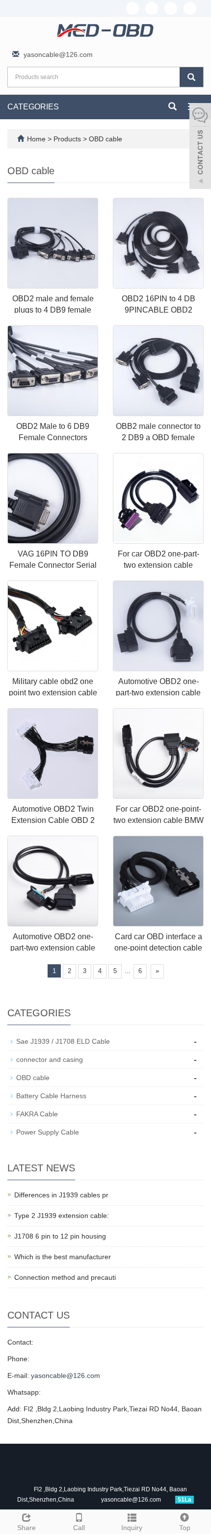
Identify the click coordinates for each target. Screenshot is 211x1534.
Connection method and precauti (65, 1277)
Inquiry (131, 1528)
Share (26, 1528)
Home (36, 139)
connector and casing (49, 1059)
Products (68, 139)
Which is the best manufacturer (62, 1257)
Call (79, 1528)
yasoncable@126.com (58, 54)
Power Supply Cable (47, 1132)
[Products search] (191, 77)
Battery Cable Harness (51, 1096)
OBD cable (104, 139)
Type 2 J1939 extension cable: (61, 1215)
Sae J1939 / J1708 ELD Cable (63, 1041)
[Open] (200, 147)
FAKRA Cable (37, 1114)
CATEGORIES (33, 107)
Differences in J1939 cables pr (61, 1195)
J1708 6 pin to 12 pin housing (60, 1236)
